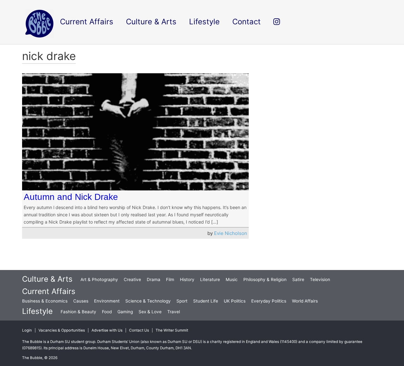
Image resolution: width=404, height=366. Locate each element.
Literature (210, 279)
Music (232, 279)
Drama (153, 279)
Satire (298, 279)
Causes (80, 300)
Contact (246, 21)
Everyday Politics (268, 300)
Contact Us (139, 330)
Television (320, 279)
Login (27, 330)
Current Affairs (48, 291)
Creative (132, 279)
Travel (173, 311)
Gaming (125, 311)
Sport (181, 300)
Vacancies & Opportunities (62, 330)
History (187, 279)
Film (170, 279)
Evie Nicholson (230, 233)
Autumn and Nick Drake (71, 197)
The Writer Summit (172, 330)
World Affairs (305, 300)
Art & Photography (99, 279)
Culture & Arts (47, 279)
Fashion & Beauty (78, 311)
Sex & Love (150, 311)
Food (107, 311)
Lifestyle (37, 311)
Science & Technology (148, 300)
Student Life (205, 300)
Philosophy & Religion (265, 279)
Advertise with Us (107, 330)
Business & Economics (45, 300)
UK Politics (235, 300)
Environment (107, 300)
